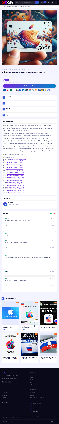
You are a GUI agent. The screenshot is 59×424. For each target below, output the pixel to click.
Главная (3, 6)
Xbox (31, 382)
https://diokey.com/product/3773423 (15, 192)
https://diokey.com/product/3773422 (15, 190)
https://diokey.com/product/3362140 (15, 174)
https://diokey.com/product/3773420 (15, 187)
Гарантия (4, 397)
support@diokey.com (6, 402)
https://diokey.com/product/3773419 (15, 185)
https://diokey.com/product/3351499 (15, 170)
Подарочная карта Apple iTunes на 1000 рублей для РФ (48, 358)
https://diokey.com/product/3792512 (15, 178)
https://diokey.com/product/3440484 (14, 169)
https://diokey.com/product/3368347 (15, 175)
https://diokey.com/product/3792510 (15, 182)
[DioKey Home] (8, 2)
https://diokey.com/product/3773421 (15, 188)
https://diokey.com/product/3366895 (15, 172)
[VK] (3, 382)
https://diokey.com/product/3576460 (15, 180)
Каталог (32, 375)
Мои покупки (4, 400)
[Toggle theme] (48, 2)
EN (42, 2)
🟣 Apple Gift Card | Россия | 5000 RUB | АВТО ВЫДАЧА (29, 326)
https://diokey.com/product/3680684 (14, 165)
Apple (31, 384)
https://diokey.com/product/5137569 (18, 159)
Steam (31, 377)
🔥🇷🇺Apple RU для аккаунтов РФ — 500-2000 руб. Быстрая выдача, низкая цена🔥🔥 (29, 359)
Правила (32, 395)
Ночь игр (32, 400)
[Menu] (56, 2)
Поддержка (4, 395)
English (51, 421)
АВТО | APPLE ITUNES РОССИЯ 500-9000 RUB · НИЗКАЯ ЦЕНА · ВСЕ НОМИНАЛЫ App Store (48, 327)
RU (44, 2)
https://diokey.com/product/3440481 (14, 162)
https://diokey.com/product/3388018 (14, 164)
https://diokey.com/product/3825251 (11, 156)
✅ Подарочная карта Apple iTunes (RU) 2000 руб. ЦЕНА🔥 (10, 358)
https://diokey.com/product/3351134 (14, 160)
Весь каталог (33, 389)
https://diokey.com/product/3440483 (14, 167)
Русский (55, 421)
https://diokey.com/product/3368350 (15, 183)
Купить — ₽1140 (30, 86)
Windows (32, 387)
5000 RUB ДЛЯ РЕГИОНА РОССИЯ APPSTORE (8, 326)
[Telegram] (6, 382)
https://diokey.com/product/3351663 (15, 177)
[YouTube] (9, 382)
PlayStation (32, 379)
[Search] (37, 2)
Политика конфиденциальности (37, 397)
